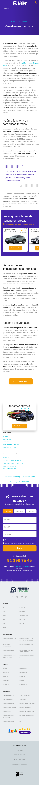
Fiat (4, 607)
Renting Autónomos (9, 707)
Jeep (4, 628)
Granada (6, 684)
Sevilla (5, 676)
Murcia (22, 680)
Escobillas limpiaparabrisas (12, 460)
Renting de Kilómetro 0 (27, 656)
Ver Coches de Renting (21, 381)
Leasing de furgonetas (7, 645)
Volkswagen (24, 615)
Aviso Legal (19, 750)
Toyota (5, 619)
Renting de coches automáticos (26, 651)
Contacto (23, 699)
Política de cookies (19, 759)
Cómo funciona (25, 695)
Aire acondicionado (9, 469)
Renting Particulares (27, 703)
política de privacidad (25, 540)
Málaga (22, 676)
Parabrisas (6, 457)
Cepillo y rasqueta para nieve (13, 463)
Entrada (5, 436)
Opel (4, 624)
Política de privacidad (20, 754)
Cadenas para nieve (9, 466)
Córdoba (6, 680)
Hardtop (12, 477)
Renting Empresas (26, 707)
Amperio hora (7, 439)
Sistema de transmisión (11, 445)
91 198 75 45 (19, 560)
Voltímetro (6, 442)
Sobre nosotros (8, 695)
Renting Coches (8, 721)
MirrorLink (19, 482)
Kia (4, 611)
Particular (8, 511)
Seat (4, 615)
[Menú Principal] (3, 3)
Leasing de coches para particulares (26, 639)
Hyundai (22, 607)
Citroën (22, 611)
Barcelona (24, 668)
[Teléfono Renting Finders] (36, 3)
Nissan (22, 624)
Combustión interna (10, 447)
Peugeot (22, 619)
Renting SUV (7, 711)
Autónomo (19, 511)
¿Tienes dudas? (8, 699)
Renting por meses (9, 638)
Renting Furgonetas (27, 711)
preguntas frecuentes (21, 566)
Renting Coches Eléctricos (8, 716)
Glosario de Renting (27, 715)
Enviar (19, 548)
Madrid (5, 668)
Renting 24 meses (8, 650)
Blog (21, 721)
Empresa (31, 511)
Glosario (6, 8)
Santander (23, 672)
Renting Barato (8, 703)
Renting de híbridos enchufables (9, 656)
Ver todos (29, 477)
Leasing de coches (26, 644)
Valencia (6, 672)
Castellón (23, 684)
